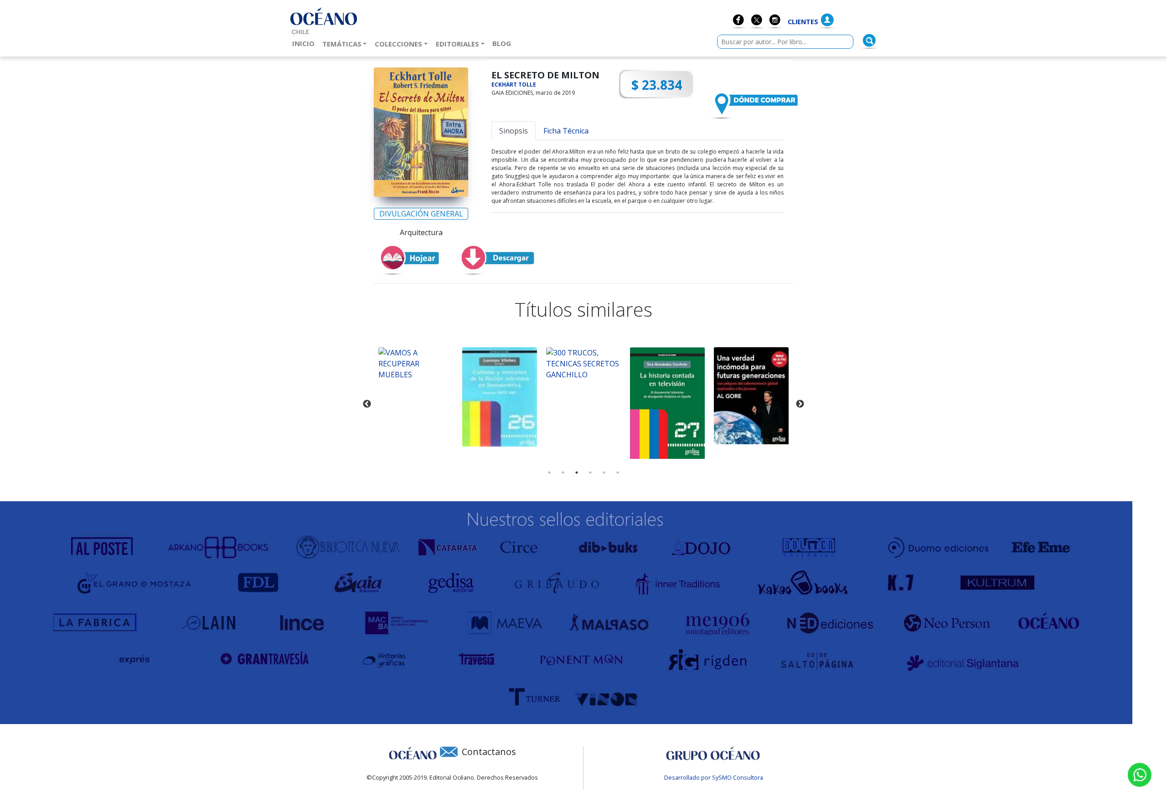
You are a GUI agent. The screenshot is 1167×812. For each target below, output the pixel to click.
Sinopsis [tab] (513, 131)
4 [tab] (590, 472)
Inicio (305, 43)
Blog (503, 43)
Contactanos (489, 751)
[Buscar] (869, 40)
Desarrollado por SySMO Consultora (713, 777)
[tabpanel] (416, 364)
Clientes (803, 21)
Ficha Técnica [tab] (566, 131)
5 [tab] (604, 472)
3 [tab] (576, 472)
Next (800, 404)
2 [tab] (563, 472)
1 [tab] (549, 472)
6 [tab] (617, 472)
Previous (367, 404)
